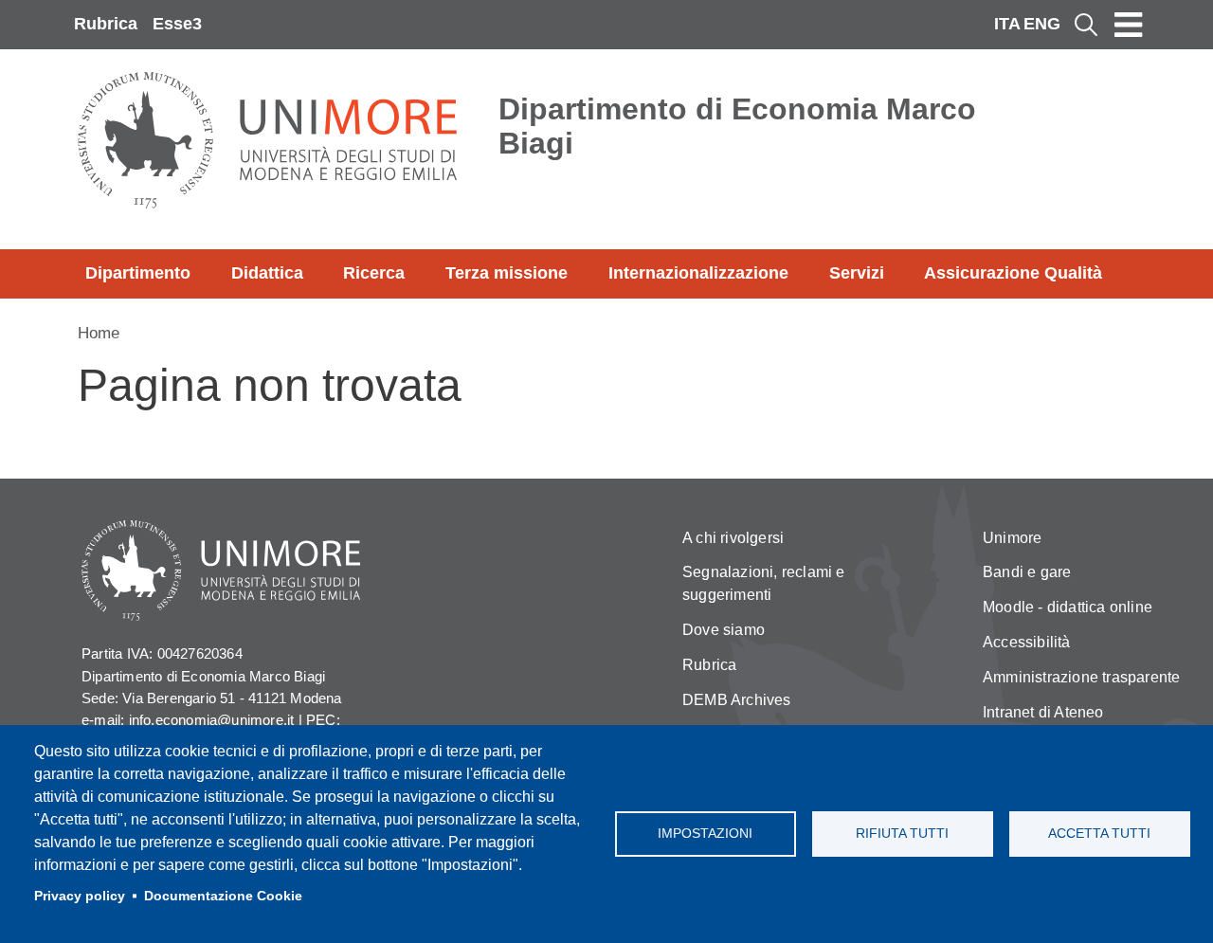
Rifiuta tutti (902, 833)
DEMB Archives (736, 700)
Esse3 (177, 23)
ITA (1007, 23)
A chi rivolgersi (733, 538)
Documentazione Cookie (223, 896)
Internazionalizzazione (698, 272)
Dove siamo (723, 630)
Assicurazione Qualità (1013, 272)
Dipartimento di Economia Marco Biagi (737, 126)
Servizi (856, 272)
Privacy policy (79, 896)
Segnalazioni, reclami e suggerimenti (763, 583)
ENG (1041, 23)
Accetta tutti (1099, 833)
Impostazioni (705, 833)
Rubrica (105, 23)
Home (98, 333)
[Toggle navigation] (1129, 25)
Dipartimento (137, 272)
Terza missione (506, 272)
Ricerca (374, 272)
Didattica (267, 272)
